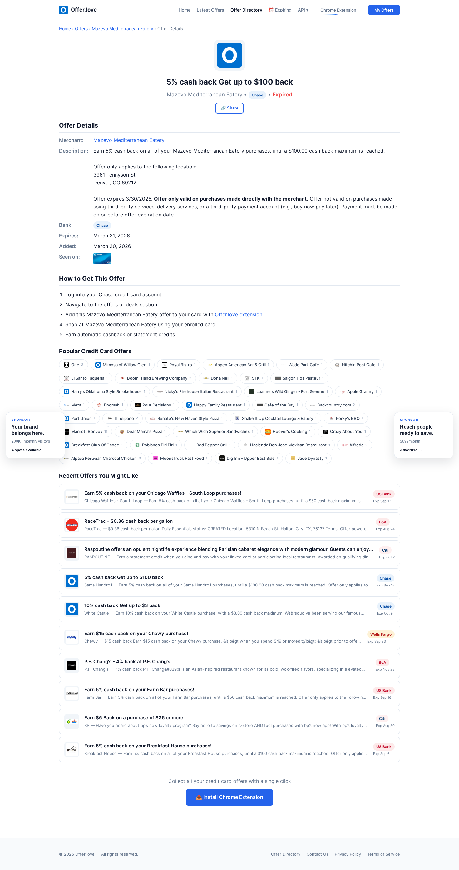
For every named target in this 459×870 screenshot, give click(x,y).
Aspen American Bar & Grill (242, 364)
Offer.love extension (238, 314)
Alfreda (358, 444)
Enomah (113, 404)
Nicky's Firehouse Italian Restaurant (201, 391)
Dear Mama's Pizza (146, 431)
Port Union (83, 418)
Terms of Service (383, 854)
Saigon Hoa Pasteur (303, 378)
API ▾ (303, 9)
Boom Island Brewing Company (159, 378)
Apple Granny (362, 391)
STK (257, 378)
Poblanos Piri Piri (159, 444)
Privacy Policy (348, 854)
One (77, 364)
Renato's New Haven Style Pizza (190, 418)
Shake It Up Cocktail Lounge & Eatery (279, 418)
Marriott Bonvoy (89, 431)
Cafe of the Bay (281, 404)
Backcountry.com (336, 404)
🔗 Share (229, 108)
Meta (78, 404)
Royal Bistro (182, 364)
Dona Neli (222, 378)
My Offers (384, 9)
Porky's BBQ (349, 418)
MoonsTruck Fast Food (183, 458)
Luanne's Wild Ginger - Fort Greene (292, 391)
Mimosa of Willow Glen (126, 364)
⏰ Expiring (280, 9)
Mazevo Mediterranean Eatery (122, 28)
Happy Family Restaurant (219, 404)
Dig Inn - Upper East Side (252, 458)
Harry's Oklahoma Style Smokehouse (108, 391)
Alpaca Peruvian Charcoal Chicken (106, 458)
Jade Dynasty (312, 458)
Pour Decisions (158, 404)
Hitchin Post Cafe (360, 364)
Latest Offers (210, 9)
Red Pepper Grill (213, 444)
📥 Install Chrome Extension (229, 797)
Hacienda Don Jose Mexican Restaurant (290, 444)
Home (184, 9)
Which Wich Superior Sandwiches (219, 431)
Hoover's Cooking (292, 431)
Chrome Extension (338, 9)
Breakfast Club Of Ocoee (97, 444)
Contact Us (317, 854)
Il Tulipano (126, 418)
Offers (81, 28)
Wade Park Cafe (306, 364)
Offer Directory (246, 9)
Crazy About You (348, 431)
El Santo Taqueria (89, 378)
